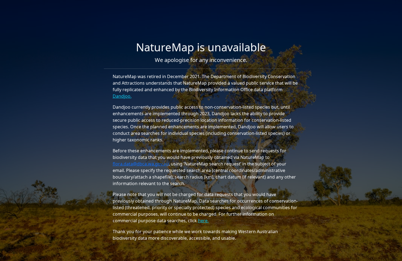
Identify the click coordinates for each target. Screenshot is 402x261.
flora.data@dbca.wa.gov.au (141, 164)
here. (203, 221)
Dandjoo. (122, 96)
